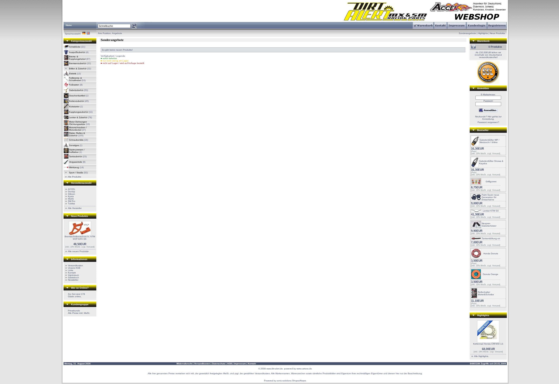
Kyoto (71, 196)
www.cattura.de (304, 368)
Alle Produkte (74, 177)
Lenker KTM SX (491, 211)
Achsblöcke (75, 47)
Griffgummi (491, 181)
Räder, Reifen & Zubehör (77, 134)
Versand (90, 247)
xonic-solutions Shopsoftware (291, 380)
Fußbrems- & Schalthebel (75, 79)
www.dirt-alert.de (274, 368)
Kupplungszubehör (78, 112)
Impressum (73, 275)
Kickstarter (74, 106)
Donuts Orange (490, 274)
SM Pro (71, 201)
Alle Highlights (481, 356)
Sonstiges (74, 145)
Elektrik (72, 73)
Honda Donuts (490, 253)
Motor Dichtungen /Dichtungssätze (78, 123)
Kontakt (72, 272)
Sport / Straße (76, 172)
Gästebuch (73, 277)
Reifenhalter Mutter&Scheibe (486, 293)
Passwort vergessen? (488, 122)
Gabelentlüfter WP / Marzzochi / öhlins (489, 141)
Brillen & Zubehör (77, 68)
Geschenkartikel (77, 95)
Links (70, 270)
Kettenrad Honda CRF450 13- (488, 344)
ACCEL (71, 189)
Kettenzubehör (76, 101)
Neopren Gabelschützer (489, 224)
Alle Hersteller (75, 208)
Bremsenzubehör (77, 63)
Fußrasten (74, 85)
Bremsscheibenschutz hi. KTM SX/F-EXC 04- (80, 237)
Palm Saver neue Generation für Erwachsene (490, 197)
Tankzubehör (75, 156)
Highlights (483, 33)
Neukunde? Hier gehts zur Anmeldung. (488, 117)
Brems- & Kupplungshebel (77, 57)
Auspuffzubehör (77, 52)
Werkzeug (74, 167)
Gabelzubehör (76, 90)
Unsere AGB (74, 268)
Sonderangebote (467, 33)
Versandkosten (75, 265)
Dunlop (71, 191)
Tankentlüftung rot (491, 238)
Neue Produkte (497, 33)
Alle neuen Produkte (78, 251)
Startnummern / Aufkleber (77, 150)
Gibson (71, 194)
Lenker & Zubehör (78, 117)
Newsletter (73, 280)
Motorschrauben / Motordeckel (78, 128)
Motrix (71, 199)
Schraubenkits (76, 140)
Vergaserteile (75, 162)
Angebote (117, 33)
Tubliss (71, 203)
